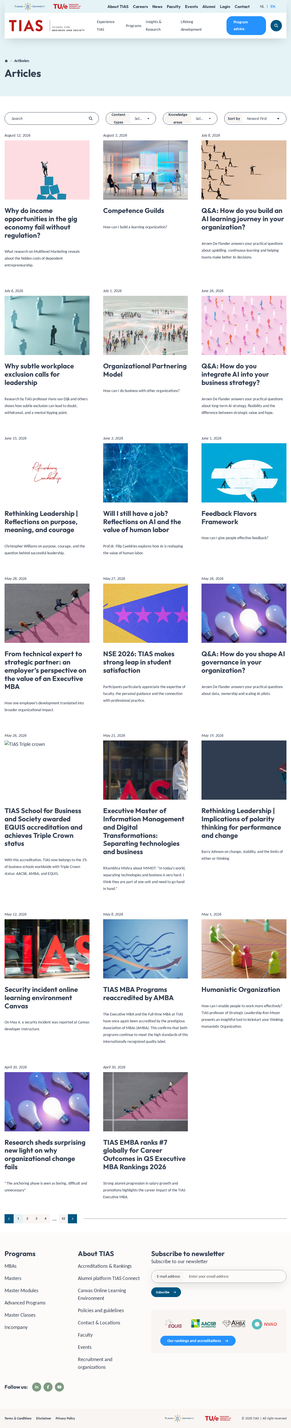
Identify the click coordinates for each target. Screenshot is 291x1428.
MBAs (10, 1266)
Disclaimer (43, 1418)
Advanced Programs (25, 1303)
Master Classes (20, 1315)
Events (191, 6)
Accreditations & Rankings (105, 1266)
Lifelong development (191, 25)
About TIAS (117, 6)
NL (262, 6)
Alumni (208, 6)
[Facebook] (48, 1387)
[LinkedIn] (36, 1387)
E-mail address (168, 1276)
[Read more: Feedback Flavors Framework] (243, 490)
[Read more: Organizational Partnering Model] (145, 343)
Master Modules (21, 1290)
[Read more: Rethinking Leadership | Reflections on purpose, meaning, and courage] (47, 497)
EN (273, 6)
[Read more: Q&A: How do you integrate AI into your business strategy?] (243, 353)
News (157, 6)
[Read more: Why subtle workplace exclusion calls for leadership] (47, 353)
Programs (133, 25)
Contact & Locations (99, 1323)
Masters (13, 1278)
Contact (242, 6)
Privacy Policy (65, 1418)
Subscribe (162, 1292)
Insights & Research (154, 25)
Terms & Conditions (18, 1418)
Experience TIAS (106, 25)
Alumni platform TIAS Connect (109, 1278)
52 (63, 1218)
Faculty (173, 6)
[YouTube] (59, 1387)
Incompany (16, 1327)
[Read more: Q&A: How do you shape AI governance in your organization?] (243, 638)
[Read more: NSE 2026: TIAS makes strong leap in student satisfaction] (145, 641)
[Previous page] (9, 1218)
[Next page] (72, 1218)
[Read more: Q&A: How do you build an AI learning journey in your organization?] (243, 198)
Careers (140, 6)
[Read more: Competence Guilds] (145, 183)
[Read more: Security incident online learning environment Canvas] (47, 973)
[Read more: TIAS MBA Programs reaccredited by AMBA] (145, 980)
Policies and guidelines (101, 1310)
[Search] (276, 25)
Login (225, 6)
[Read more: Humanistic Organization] (243, 972)
